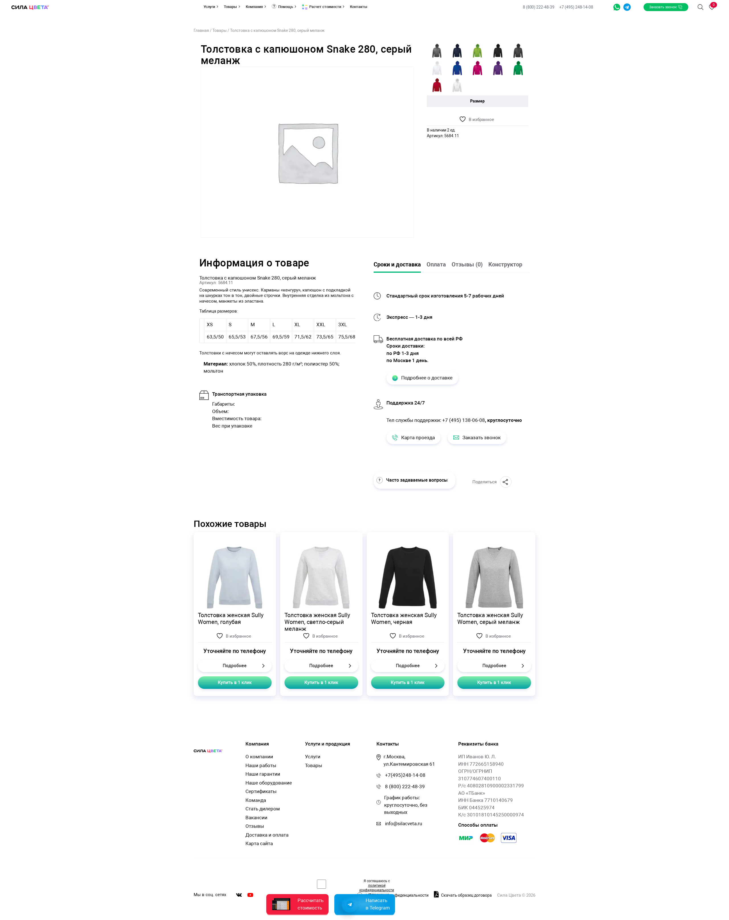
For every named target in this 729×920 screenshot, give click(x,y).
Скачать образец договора (466, 895)
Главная (201, 30)
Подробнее (235, 665)
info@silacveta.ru (403, 823)
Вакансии (256, 817)
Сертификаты (261, 791)
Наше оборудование (268, 783)
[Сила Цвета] (29, 7)
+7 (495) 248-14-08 (576, 7)
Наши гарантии (262, 774)
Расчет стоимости (325, 7)
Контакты (358, 7)
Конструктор (505, 264)
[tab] (400, 265)
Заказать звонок (663, 7)
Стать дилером (262, 809)
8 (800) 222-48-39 (539, 7)
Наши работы (260, 765)
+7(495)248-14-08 (405, 775)
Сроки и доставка (397, 264)
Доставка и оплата (266, 835)
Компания (254, 7)
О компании (259, 756)
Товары (230, 7)
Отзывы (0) (467, 264)
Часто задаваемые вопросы (417, 480)
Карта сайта (259, 843)
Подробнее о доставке (426, 378)
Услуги (209, 7)
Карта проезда (418, 437)
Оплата (436, 264)
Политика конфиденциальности (398, 895)
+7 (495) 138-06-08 (463, 420)
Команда (255, 800)
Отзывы (254, 826)
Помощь (285, 7)
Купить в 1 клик (235, 682)
